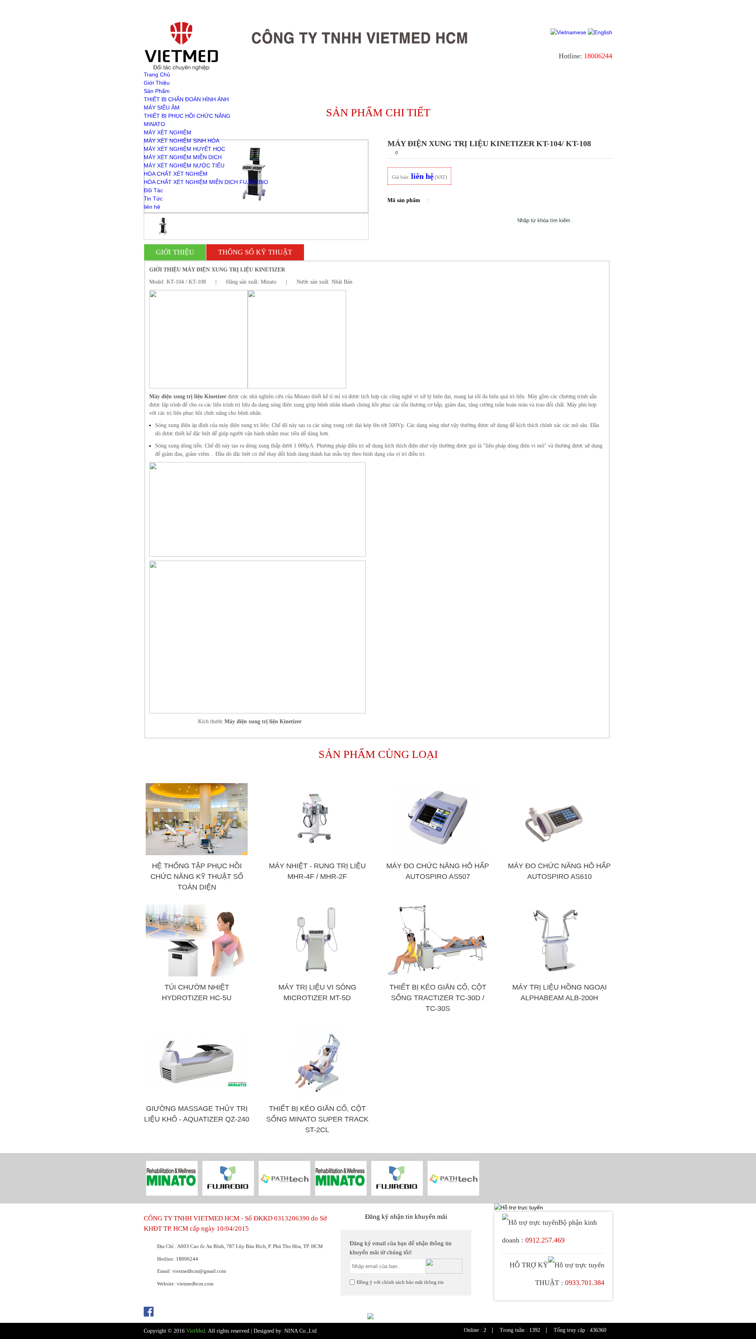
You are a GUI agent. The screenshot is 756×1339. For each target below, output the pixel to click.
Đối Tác (153, 190)
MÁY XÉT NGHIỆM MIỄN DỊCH (183, 157)
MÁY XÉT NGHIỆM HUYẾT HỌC (184, 149)
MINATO (154, 124)
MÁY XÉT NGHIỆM (167, 132)
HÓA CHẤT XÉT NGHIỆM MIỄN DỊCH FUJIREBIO (206, 182)
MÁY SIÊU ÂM (162, 107)
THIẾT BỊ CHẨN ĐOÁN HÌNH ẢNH (186, 99)
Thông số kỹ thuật (255, 252)
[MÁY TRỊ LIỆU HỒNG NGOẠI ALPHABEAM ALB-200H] (559, 941)
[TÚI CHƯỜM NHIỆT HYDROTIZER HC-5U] (197, 941)
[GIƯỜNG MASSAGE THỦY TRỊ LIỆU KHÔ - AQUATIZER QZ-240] (197, 1062)
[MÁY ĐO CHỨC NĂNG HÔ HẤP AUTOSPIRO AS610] (559, 819)
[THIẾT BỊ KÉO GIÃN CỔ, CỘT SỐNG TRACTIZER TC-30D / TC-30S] (438, 941)
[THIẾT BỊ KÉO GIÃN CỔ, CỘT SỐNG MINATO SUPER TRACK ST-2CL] (317, 1062)
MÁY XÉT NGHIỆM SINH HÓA (181, 140)
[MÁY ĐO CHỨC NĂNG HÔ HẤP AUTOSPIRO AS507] (438, 819)
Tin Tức (153, 198)
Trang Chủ (157, 74)
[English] (600, 32)
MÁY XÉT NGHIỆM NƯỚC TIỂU (184, 165)
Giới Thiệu (157, 83)
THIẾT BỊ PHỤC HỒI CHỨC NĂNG (187, 116)
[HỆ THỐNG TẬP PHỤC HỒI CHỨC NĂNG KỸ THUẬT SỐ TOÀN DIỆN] (197, 819)
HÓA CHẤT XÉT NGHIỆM (176, 174)
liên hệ (152, 207)
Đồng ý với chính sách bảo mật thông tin (400, 1282)
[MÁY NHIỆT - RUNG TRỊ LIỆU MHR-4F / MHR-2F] (317, 819)
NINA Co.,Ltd (300, 1331)
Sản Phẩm (157, 91)
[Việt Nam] (568, 32)
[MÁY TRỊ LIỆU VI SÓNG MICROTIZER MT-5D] (317, 941)
